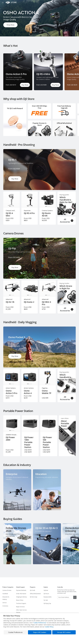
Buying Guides (48, 597)
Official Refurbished (35, 593)
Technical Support (21, 603)
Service (4, 602)
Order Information (21, 593)
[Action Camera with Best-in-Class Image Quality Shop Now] (39, 36)
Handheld (5, 593)
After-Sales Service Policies (21, 611)
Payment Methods (21, 590)
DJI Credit (32, 590)
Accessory (5, 606)
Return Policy (19, 600)
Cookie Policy (49, 627)
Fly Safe (46, 600)
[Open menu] (3, 2)
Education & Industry (5, 598)
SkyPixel (46, 590)
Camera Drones (6, 590)
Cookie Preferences (39, 623)
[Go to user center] (75, 2)
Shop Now (10, 25)
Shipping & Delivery (21, 597)
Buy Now (25, 85)
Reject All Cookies (39, 632)
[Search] (67, 2)
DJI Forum (46, 593)
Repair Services (20, 607)
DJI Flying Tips (47, 603)
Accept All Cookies (64, 632)
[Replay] (70, 154)
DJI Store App (33, 597)
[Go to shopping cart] (71, 2)
